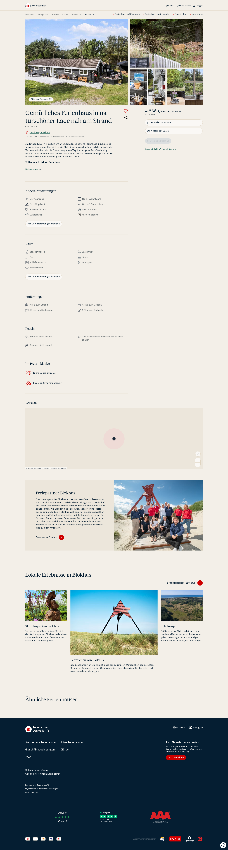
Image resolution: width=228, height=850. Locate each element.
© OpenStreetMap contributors (55, 468)
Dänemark (29, 15)
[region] (114, 438)
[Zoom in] (197, 460)
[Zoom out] (197, 464)
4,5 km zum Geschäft (92, 305)
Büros (65, 749)
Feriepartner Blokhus (46, 537)
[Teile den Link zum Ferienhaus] (126, 117)
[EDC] (162, 839)
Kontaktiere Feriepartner (40, 742)
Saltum (65, 15)
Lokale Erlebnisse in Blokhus (181, 583)
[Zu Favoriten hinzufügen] (126, 111)
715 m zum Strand (39, 305)
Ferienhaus (77, 15)
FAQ (28, 756)
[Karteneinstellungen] (198, 454)
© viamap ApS (39, 468)
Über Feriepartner (72, 742)
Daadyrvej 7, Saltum (40, 133)
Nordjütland (43, 15)
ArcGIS (30, 468)
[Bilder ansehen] (76, 62)
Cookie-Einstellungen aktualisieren (42, 774)
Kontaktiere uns (169, 149)
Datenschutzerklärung (36, 770)
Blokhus (55, 15)
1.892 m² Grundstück (92, 204)
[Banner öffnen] (223, 845)
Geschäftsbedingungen (40, 749)
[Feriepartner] (35, 5)
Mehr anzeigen (31, 169)
